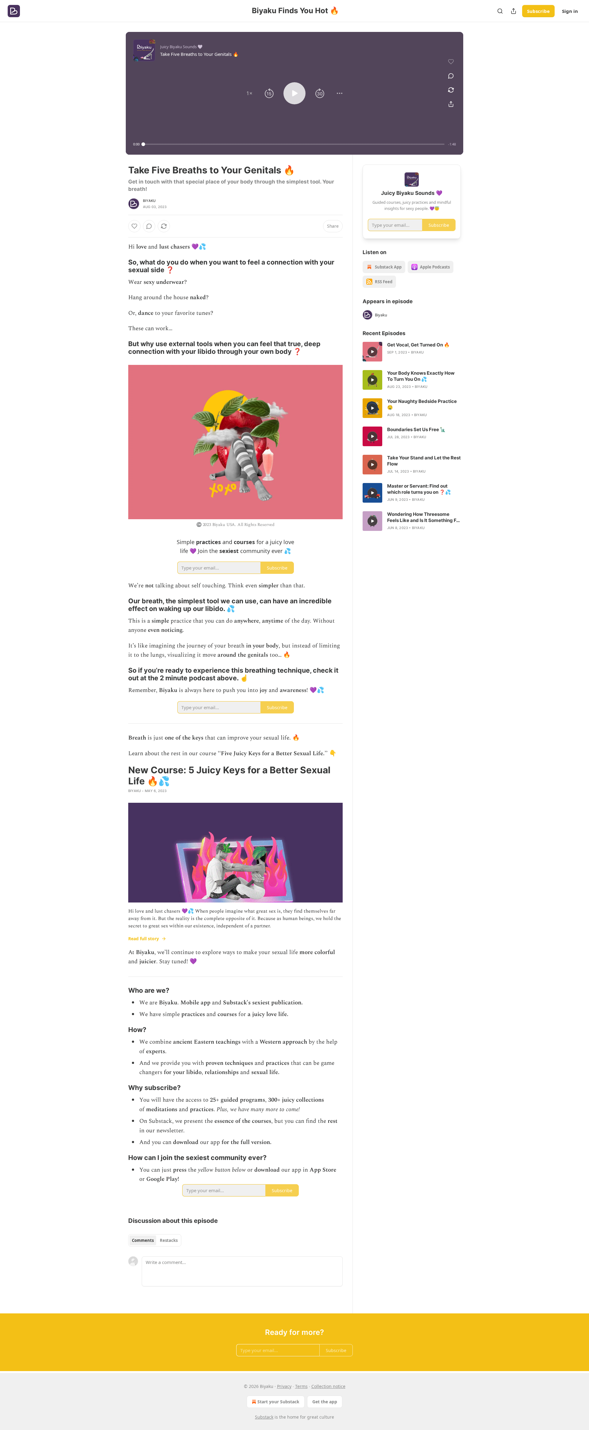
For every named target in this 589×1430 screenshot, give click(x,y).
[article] (411, 351)
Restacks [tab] (169, 1240)
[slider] (294, 144)
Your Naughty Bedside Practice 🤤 (422, 404)
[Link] (120, 266)
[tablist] (154, 1240)
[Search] (500, 11)
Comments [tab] (143, 1240)
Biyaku (149, 201)
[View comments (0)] (451, 75)
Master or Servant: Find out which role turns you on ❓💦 (419, 489)
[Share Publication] (513, 11)
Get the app (324, 1402)
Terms (301, 1386)
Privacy (284, 1386)
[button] (249, 93)
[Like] (134, 226)
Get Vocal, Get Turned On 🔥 (418, 345)
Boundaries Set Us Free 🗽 (416, 429)
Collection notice (328, 1386)
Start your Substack (278, 1402)
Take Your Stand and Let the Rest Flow (424, 461)
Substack (264, 1417)
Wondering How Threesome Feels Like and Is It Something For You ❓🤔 (424, 517)
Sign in (570, 11)
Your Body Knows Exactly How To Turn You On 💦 (421, 376)
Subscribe (538, 11)
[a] (372, 352)
